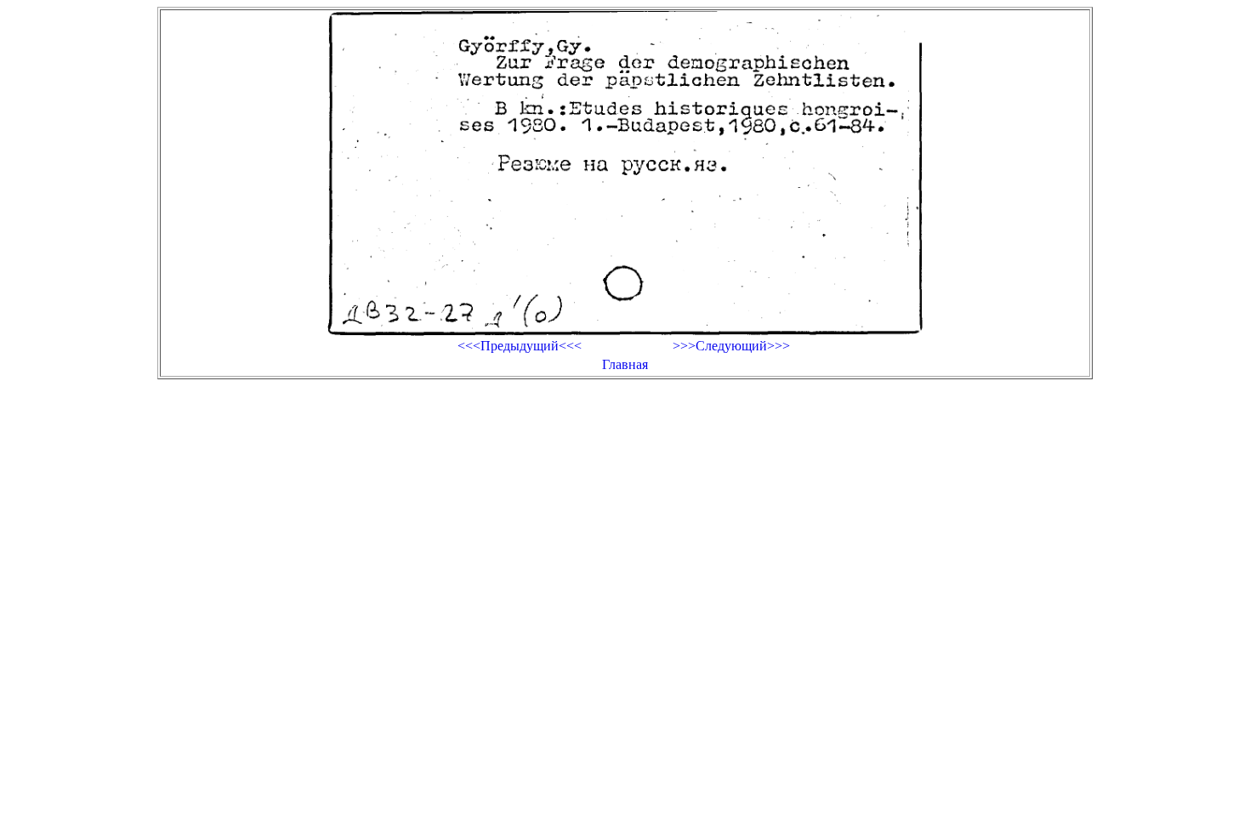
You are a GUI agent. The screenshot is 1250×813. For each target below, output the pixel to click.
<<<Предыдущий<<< (519, 345)
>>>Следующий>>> (731, 345)
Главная (625, 364)
